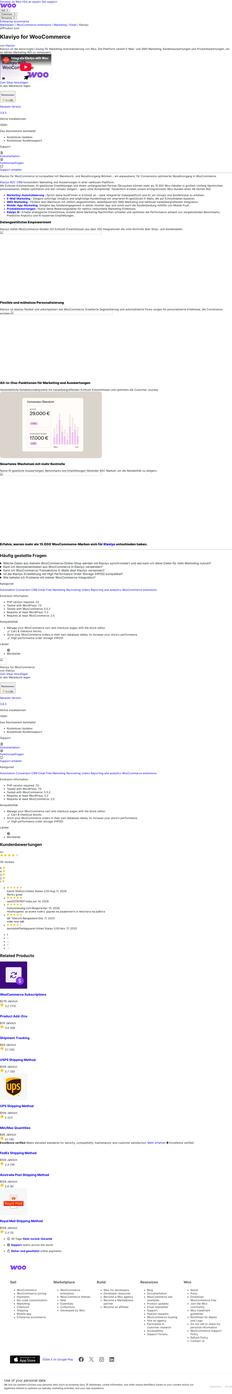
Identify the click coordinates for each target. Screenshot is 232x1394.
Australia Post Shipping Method (24, 1175)
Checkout (23, 1307)
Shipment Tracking (15, 1038)
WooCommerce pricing (31, 1293)
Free (49, 589)
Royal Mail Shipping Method (21, 1221)
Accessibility (155, 1330)
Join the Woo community (198, 1305)
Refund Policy (199, 1337)
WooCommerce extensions (34, 24)
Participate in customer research (159, 1325)
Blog (150, 1290)
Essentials (66, 1303)
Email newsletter (157, 1307)
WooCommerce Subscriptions (23, 994)
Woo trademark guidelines (200, 1312)
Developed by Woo (72, 1310)
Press (193, 1293)
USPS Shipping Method (18, 1060)
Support (16, 1245)
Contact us (197, 1341)
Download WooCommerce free (203, 1298)
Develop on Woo (11, 1)
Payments (23, 1296)
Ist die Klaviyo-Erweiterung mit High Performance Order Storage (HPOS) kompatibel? (63, 574)
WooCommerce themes (75, 1296)
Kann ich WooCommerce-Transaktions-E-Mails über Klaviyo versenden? (53, 570)
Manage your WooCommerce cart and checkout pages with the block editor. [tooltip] (56, 627)
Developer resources (117, 1293)
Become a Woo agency (118, 1296)
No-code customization (32, 1300)
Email (72, 24)
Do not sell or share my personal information (205, 1325)
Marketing (60, 24)
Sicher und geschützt (25, 1251)
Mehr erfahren (156, 1142)
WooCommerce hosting (162, 1317)
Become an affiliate (116, 1307)
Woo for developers (116, 1290)
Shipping (22, 1310)
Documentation (157, 1293)
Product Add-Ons (14, 1016)
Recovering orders (78, 589)
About (194, 1290)
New (63, 1300)
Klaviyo (10, 45)
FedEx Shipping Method (18, 1153)
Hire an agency (156, 1320)
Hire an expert (32, 1)
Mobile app (24, 1313)
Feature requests (157, 1313)
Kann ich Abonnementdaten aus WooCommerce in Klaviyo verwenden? (53, 567)
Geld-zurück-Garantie (37, 1238)
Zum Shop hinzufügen (14, 82)
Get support (49, 1)
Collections (67, 1307)
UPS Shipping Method (17, 1106)
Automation (8, 589)
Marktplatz (7, 24)
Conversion (23, 589)
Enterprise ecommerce (31, 1317)
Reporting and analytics (106, 589)
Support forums (157, 1334)
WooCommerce (27, 1290)
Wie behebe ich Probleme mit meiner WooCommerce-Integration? (49, 577)
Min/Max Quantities (15, 1128)
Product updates (157, 1303)
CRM (34, 589)
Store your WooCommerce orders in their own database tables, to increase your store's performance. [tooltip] (72, 634)
